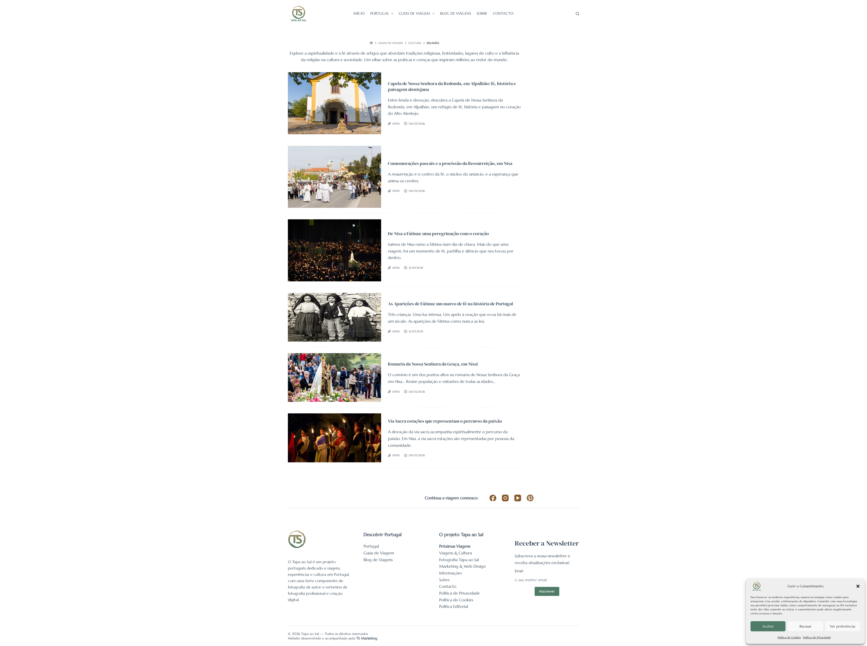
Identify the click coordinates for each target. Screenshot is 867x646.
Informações (450, 573)
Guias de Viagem (414, 13)
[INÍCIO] (371, 43)
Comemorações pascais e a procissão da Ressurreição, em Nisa (450, 163)
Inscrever (547, 591)
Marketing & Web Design (462, 566)
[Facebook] (492, 498)
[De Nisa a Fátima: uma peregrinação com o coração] (334, 250)
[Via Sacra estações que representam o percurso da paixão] (334, 437)
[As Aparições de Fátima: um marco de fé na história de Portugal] (334, 317)
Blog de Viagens (455, 13)
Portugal (379, 13)
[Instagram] (505, 498)
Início (359, 13)
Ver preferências (842, 626)
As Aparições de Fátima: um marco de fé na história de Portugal (450, 304)
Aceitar (768, 626)
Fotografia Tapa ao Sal (459, 559)
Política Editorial (453, 606)
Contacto (503, 13)
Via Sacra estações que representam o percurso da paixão (445, 421)
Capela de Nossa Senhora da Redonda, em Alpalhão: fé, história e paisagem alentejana (452, 86)
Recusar (805, 626)
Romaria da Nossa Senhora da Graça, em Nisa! (433, 364)
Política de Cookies (789, 637)
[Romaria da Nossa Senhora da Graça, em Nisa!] (334, 377)
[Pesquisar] (577, 13)
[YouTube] (517, 498)
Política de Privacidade (817, 637)
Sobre (482, 13)
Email (519, 571)
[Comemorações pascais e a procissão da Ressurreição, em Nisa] (334, 177)
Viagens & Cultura (455, 553)
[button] (858, 586)
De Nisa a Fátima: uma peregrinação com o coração (438, 233)
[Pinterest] (530, 498)
